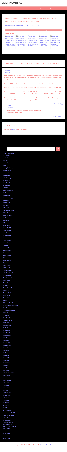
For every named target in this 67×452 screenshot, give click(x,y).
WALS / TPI (6, 402)
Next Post (61, 57)
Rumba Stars (6, 327)
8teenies (5, 160)
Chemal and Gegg (8, 198)
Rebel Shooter (7, 325)
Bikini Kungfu (6, 182)
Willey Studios (7, 410)
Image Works (6, 265)
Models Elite (6, 297)
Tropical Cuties (7, 395)
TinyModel (6, 385)
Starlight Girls (6, 355)
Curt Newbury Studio (8, 210)
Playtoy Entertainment (9, 310)
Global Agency (7, 255)
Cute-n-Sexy (6, 212)
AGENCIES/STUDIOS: (11, 25)
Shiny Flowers (7, 337)
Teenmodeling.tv (7, 377)
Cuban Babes (6, 208)
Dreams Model (7, 227)
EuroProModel (7, 230)
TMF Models (6, 387)
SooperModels (7, 345)
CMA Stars (5, 205)
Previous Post (6, 57)
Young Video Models (8, 415)
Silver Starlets (6, 342)
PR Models (6, 315)
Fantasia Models (7, 235)
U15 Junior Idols (7, 424)
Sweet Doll (6, 360)
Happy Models (7, 260)
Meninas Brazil (7, 292)
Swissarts (5, 365)
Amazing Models (7, 173)
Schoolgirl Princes (8, 332)
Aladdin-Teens (7, 170)
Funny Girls (6, 247)
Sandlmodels (6, 330)
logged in (14, 129)
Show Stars (6, 340)
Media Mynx (6, 290)
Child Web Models (8, 202)
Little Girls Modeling (8, 272)
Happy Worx (6, 262)
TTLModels (6, 397)
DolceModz (6, 222)
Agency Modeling (8, 168)
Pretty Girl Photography (9, 317)
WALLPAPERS (7, 436)
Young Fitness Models (9, 412)
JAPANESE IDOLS (8, 422)
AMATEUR (5, 417)
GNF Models (6, 257)
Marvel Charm (6, 280)
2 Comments (36, 25)
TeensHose (6, 382)
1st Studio (5, 157)
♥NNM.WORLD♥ (12, 3)
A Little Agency (7, 163)
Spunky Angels (7, 347)
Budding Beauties (8, 190)
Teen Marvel (6, 367)
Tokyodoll (5, 390)
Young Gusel (6, 433)
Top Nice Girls (7, 392)
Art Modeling (6, 180)
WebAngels (6, 405)
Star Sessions (6, 352)
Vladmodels (6, 400)
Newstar (5, 300)
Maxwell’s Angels (7, 287)
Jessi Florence (27, 25)
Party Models (6, 431)
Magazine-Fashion (8, 277)
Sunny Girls (6, 357)
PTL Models (6, 322)
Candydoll (5, 192)
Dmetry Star (6, 220)
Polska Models (7, 312)
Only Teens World (8, 302)
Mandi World (6, 428)
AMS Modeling (7, 178)
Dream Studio (6, 225)
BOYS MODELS (7, 420)
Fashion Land (7, 237)
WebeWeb (5, 407)
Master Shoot (6, 282)
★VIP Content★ (7, 438)
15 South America (8, 155)
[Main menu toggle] (63, 3)
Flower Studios (7, 242)
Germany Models (7, 252)
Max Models (6, 285)
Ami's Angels (6, 175)
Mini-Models (6, 295)
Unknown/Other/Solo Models (11, 426)
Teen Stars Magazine (8, 372)
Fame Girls (6, 232)
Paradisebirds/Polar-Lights (10, 305)
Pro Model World (7, 320)
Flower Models (7, 240)
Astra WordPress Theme (46, 445)
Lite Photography (8, 270)
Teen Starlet (6, 370)
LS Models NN (7, 275)
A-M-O (4, 165)
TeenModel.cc (7, 375)
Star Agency (6, 350)
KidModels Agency (8, 267)
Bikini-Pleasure (7, 185)
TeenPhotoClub (7, 380)
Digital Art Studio (7, 215)
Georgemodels (7, 250)
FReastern (5, 245)
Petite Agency (6, 307)
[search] (58, 149)
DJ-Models (6, 217)
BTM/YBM (20, 25)
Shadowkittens (7, 335)
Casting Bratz (6, 195)
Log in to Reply (58, 103)
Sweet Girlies (6, 362)
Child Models (6, 200)
